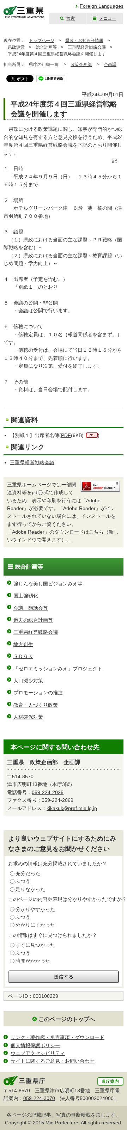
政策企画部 (81, 64)
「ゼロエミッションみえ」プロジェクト (57, 668)
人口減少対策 (28, 680)
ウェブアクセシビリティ (38, 1053)
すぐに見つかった (35, 945)
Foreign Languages (101, 6)
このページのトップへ (66, 1019)
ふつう (23, 881)
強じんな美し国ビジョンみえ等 (48, 584)
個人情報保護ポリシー (35, 1045)
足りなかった (30, 889)
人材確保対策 (28, 717)
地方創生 (23, 644)
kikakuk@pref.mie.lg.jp (72, 808)
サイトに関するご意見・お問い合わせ (53, 1061)
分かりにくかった (35, 925)
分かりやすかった (35, 909)
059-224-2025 (48, 792)
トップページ (41, 40)
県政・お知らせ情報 (84, 40)
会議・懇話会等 (30, 608)
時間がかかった (33, 961)
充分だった (28, 873)
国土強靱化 (25, 595)
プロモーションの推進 (38, 692)
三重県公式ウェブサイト (24, 12)
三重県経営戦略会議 (87, 47)
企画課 (110, 64)
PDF (66, 435)
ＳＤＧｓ (23, 656)
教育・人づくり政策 (35, 705)
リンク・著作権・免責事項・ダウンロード (57, 1037)
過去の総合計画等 (33, 620)
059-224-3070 (39, 1098)
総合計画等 (46, 47)
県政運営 (16, 47)
